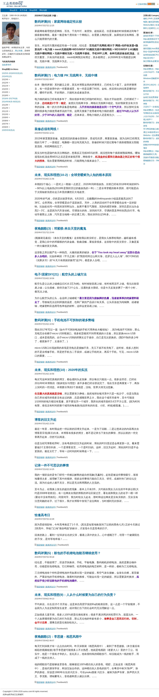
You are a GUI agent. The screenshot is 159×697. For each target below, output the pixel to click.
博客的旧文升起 (45, 419)
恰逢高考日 (42, 515)
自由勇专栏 (6, 65)
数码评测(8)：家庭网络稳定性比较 (58, 21)
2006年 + (6, 127)
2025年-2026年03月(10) (12, 73)
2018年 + (6, 95)
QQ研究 (151, 28)
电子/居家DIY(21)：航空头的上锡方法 (61, 274)
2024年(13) (7, 76)
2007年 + (6, 124)
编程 (145, 19)
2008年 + (6, 121)
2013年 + (6, 105)
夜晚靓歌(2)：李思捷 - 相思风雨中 (58, 636)
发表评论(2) (50, 121)
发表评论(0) (50, 220)
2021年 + (6, 86)
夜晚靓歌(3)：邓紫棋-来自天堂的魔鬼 (60, 228)
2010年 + (6, 114)
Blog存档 (33, 10)
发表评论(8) (50, 67)
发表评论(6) (50, 362)
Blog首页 (13, 10)
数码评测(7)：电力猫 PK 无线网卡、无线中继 (66, 75)
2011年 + (6, 111)
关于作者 (23, 10)
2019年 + (6, 92)
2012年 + (6, 108)
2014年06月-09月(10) (11, 102)
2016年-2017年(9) (9, 98)
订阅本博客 (142, 4)
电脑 (145, 22)
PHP (150, 19)
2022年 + (6, 83)
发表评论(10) (50, 545)
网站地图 (43, 10)
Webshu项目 (148, 25)
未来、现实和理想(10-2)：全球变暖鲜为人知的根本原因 (73, 175)
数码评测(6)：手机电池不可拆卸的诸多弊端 (64, 320)
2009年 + (6, 117)
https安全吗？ (149, 58)
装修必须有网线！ (47, 129)
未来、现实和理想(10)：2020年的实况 (61, 370)
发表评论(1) (50, 312)
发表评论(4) (50, 266)
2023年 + (6, 79)
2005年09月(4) (8, 130)
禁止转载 (19, 51)
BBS (145, 28)
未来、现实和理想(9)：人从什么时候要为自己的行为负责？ (75, 594)
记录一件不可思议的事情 (52, 465)
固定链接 (40, 67)
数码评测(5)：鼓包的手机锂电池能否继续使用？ (68, 553)
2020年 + (6, 89)
